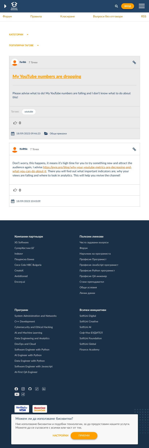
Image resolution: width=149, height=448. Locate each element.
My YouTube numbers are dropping (47, 77)
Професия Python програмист (97, 270)
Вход (127, 6)
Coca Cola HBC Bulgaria (28, 265)
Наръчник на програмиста (95, 254)
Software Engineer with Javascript (34, 366)
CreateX (19, 270)
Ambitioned (21, 276)
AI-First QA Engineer (26, 372)
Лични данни (87, 293)
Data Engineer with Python (30, 361)
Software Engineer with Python (32, 349)
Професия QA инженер (93, 276)
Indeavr (19, 254)
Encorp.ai (20, 282)
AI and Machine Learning (28, 333)
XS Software (22, 242)
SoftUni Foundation (91, 338)
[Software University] (14, 6)
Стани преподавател (92, 282)
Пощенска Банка (24, 259)
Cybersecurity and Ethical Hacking (34, 327)
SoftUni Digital (88, 316)
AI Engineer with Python (28, 355)
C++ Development (25, 321)
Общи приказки (58, 134)
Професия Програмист (93, 259)
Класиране (67, 16)
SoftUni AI (85, 327)
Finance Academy (89, 349)
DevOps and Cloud (25, 344)
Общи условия (88, 287)
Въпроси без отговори (108, 16)
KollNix (23, 149)
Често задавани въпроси (94, 242)
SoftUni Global (88, 344)
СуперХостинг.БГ (25, 248)
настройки (61, 435)
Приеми (84, 435)
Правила (36, 16)
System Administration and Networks (36, 316)
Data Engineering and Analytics (32, 338)
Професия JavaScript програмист (99, 265)
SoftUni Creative (89, 321)
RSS (143, 16)
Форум (7, 16)
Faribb (23, 62)
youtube (29, 112)
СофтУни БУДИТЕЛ (91, 333)
